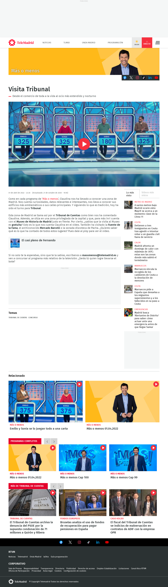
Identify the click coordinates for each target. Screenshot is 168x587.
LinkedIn (150, 77)
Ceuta (137, 222)
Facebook (125, 77)
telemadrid (18, 581)
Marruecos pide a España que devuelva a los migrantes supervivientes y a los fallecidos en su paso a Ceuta (128, 289)
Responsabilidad (31, 569)
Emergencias (141, 309)
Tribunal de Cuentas (18, 318)
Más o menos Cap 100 (83, 457)
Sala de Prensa (15, 569)
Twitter (131, 77)
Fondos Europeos (70, 518)
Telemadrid (23, 557)
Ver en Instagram (79, 542)
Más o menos (50, 199)
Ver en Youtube (107, 542)
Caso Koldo (117, 518)
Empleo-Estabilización (107, 569)
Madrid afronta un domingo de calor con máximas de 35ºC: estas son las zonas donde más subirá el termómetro (128, 245)
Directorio (59, 569)
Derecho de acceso (86, 569)
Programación (115, 43)
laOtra (46, 557)
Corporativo (17, 563)
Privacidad (36, 571)
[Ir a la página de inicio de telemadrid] (21, 42)
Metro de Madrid (143, 202)
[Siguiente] (54, 441)
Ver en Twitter (70, 543)
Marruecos (140, 266)
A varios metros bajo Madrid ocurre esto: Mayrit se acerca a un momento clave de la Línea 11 (128, 205)
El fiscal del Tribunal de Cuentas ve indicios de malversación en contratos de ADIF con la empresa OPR (133, 502)
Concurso (33, 318)
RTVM (12, 552)
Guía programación (59, 557)
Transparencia (47, 569)
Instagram (137, 77)
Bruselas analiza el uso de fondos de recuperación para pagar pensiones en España (83, 502)
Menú (157, 42)
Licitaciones (124, 569)
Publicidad (71, 569)
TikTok (144, 77)
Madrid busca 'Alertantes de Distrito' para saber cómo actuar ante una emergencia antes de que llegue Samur (128, 312)
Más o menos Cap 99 (133, 457)
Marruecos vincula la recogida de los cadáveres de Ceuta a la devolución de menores (128, 269)
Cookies (58, 571)
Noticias (47, 43)
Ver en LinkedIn (97, 542)
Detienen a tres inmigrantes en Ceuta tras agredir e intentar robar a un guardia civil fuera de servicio (128, 225)
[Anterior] (47, 441)
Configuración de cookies (75, 571)
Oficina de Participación (19, 571)
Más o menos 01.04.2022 (122, 401)
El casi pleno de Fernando (15, 243)
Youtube (156, 77)
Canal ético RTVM (138, 569)
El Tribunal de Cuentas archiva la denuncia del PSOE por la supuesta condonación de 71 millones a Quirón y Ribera (32, 502)
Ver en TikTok (88, 543)
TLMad (67, 43)
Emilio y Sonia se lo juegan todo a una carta (46, 401)
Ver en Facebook (61, 543)
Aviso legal (47, 571)
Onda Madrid (88, 43)
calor (138, 243)
